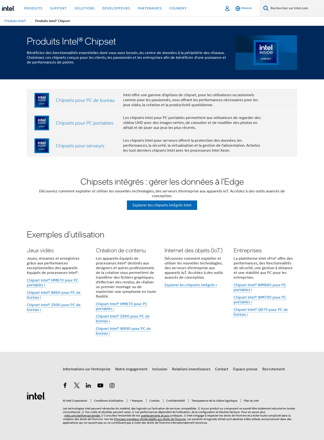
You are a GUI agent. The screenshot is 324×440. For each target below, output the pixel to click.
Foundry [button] (178, 8)
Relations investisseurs (191, 369)
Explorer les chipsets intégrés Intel (162, 205)
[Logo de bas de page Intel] (36, 395)
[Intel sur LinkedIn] (88, 386)
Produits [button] (33, 8)
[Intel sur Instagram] (112, 386)
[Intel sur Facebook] (65, 386)
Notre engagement (131, 369)
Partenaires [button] (150, 8)
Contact (221, 369)
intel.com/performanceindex (82, 415)
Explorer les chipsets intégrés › (191, 285)
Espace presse (245, 369)
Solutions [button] (84, 8)
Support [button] (58, 8)
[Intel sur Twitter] (77, 386)
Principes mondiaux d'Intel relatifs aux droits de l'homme (150, 419)
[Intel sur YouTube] (100, 386)
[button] (162, 285)
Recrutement (273, 369)
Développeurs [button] (116, 8)
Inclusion (159, 369)
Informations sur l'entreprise (87, 369)
